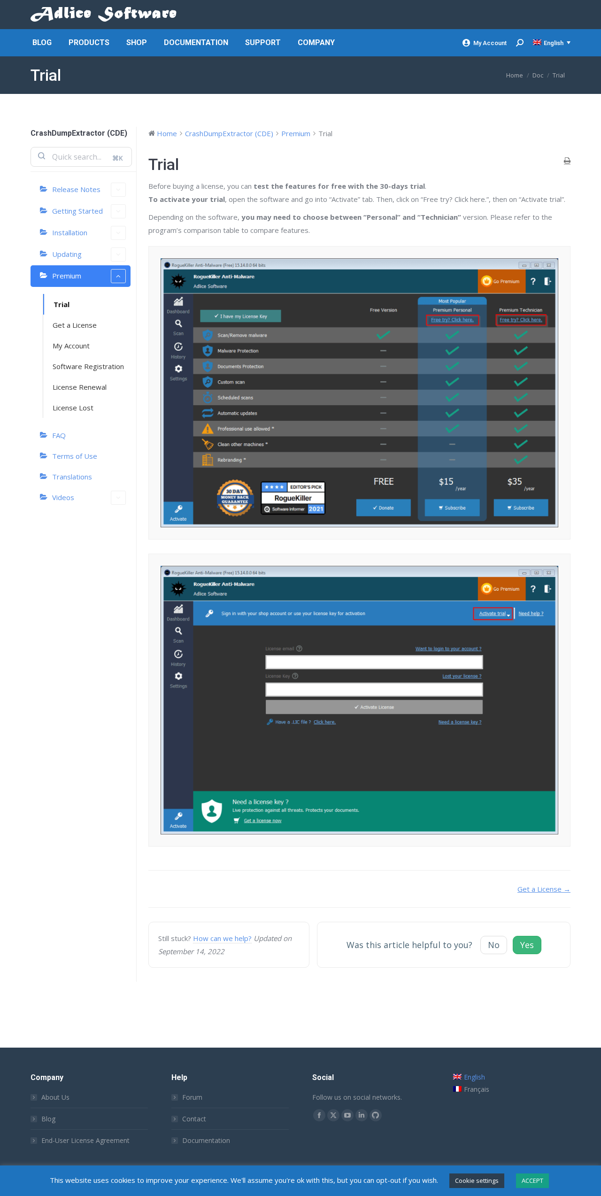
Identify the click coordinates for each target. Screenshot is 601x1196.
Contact (194, 1118)
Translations (72, 476)
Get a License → (543, 889)
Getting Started (77, 211)
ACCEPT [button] (532, 1180)
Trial (61, 304)
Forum (192, 1097)
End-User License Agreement (85, 1140)
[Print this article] (567, 160)
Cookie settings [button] (477, 1180)
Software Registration (88, 366)
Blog (48, 1118)
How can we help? (222, 938)
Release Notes (76, 189)
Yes (527, 944)
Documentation (206, 1140)
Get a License (75, 325)
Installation (69, 232)
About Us (55, 1097)
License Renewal (80, 387)
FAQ (59, 435)
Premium (66, 275)
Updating (67, 254)
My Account (490, 42)
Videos (63, 497)
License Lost (73, 407)
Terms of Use (74, 456)
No (494, 944)
